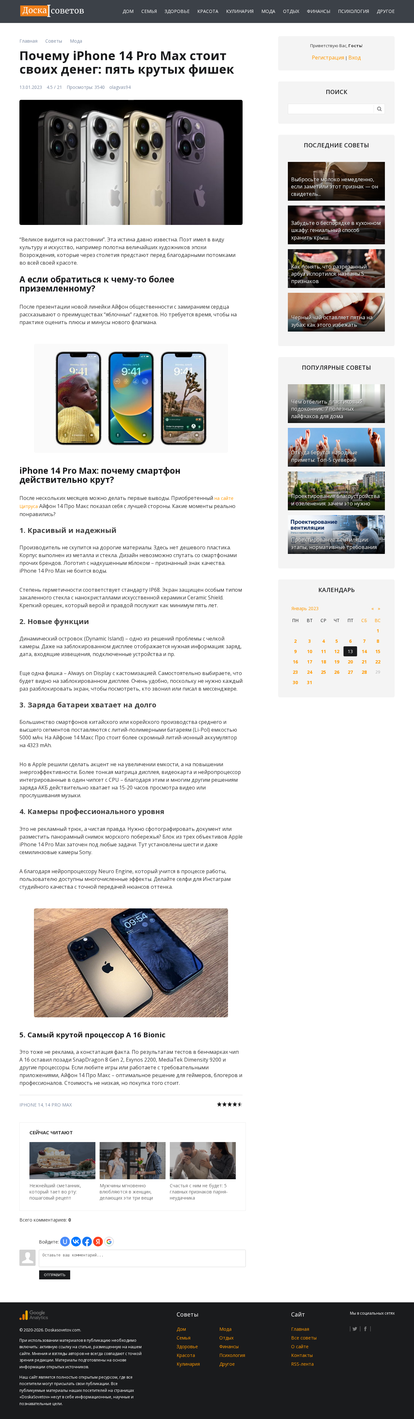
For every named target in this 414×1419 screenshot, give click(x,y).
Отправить (54, 1275)
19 (336, 662)
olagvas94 (120, 87)
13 (350, 651)
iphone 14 (31, 1105)
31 (309, 682)
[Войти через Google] (109, 1241)
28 (364, 672)
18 (323, 662)
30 (295, 682)
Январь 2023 (305, 608)
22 (377, 662)
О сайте (300, 1346)
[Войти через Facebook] (87, 1241)
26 (336, 672)
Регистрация (328, 57)
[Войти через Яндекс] (98, 1241)
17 (309, 662)
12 (336, 651)
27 (350, 672)
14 (364, 651)
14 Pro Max (58, 1105)
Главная (300, 1329)
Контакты (302, 1355)
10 (309, 651)
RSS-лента (302, 1364)
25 (323, 672)
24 (309, 672)
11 (323, 651)
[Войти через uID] (65, 1241)
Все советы (304, 1338)
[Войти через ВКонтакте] (76, 1241)
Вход (354, 57)
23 (295, 672)
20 (350, 662)
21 (364, 662)
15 (377, 651)
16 (295, 662)
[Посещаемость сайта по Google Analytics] (33, 1318)
